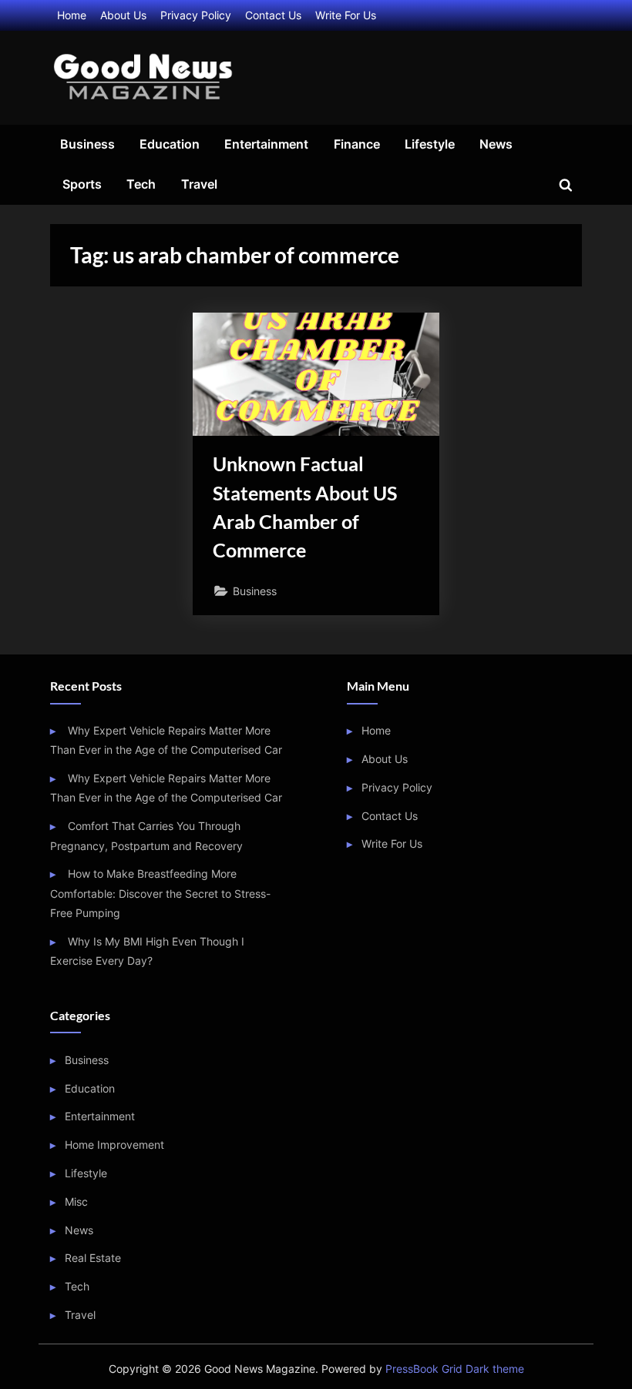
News (496, 144)
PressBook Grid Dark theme (454, 1369)
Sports (82, 184)
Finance (357, 144)
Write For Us (345, 15)
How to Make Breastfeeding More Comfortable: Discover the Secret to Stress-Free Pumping (160, 893)
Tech (141, 184)
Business (87, 144)
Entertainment (266, 144)
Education (170, 144)
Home (71, 15)
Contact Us (273, 15)
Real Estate (93, 1257)
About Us (123, 15)
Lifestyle (430, 144)
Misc (76, 1201)
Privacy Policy (195, 15)
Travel (199, 184)
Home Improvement (114, 1144)
